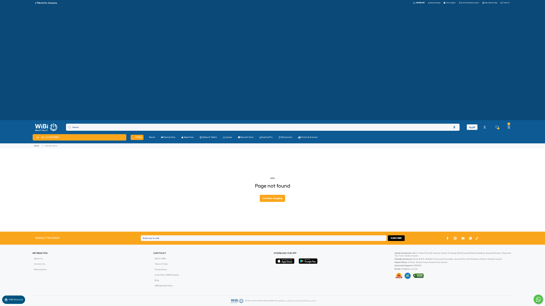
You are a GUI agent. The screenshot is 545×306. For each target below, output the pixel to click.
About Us (38, 259)
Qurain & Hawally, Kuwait (470, 3)
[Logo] (46, 127)
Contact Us (39, 264)
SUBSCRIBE (396, 238)
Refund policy (40, 269)
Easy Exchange (435, 3)
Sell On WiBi (160, 259)
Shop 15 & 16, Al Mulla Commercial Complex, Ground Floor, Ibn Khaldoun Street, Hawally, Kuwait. (449, 259)
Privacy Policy (161, 269)
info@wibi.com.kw (409, 269)
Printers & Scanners (309, 137)
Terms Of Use (161, 264)
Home (36, 146)
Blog (157, 280)
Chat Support (451, 3)
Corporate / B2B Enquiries (167, 275)
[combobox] (262, 127)
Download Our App (491, 3)
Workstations (286, 137)
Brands (152, 137)
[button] (454, 127)
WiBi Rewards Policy (164, 286)
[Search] (69, 127)
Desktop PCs (267, 137)
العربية (472, 127)
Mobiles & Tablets (209, 137)
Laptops (228, 137)
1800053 (417, 265)
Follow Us (506, 3)
